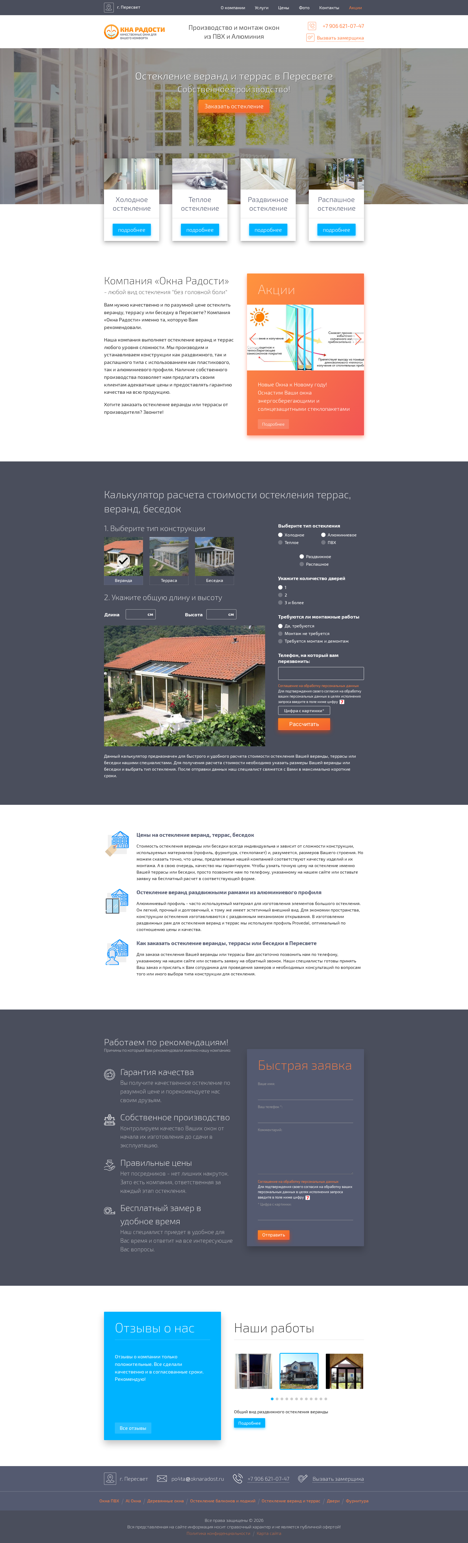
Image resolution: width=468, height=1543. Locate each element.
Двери (333, 1500)
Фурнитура (357, 1500)
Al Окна (133, 1500)
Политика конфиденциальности (218, 1533)
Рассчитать (304, 724)
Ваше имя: (266, 1084)
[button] (358, 339)
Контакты (329, 7)
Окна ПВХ (109, 1500)
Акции (355, 7)
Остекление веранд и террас (291, 1500)
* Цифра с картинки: (274, 1204)
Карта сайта (269, 1533)
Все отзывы (133, 1428)
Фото (304, 7)
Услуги (261, 7)
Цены (283, 7)
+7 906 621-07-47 (343, 25)
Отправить (273, 1235)
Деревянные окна (165, 1500)
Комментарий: (270, 1130)
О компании (233, 7)
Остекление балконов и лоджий (222, 1500)
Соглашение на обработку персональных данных (318, 685)
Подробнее (273, 424)
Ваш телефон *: (270, 1107)
